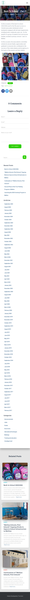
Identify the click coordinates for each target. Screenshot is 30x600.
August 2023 (7, 232)
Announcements (8, 419)
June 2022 (7, 251)
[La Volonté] (3, 3)
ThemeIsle (20, 596)
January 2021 (8, 285)
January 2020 (8, 313)
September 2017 (8, 391)
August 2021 (7, 266)
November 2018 (8, 354)
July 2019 (6, 332)
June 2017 (7, 401)
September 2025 (8, 204)
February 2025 (8, 210)
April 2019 (7, 341)
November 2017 (8, 385)
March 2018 (7, 376)
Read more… (19, 497)
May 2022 (6, 254)
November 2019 (8, 319)
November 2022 (8, 238)
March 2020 (7, 307)
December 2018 (8, 351)
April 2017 (7, 404)
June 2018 (7, 366)
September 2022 (8, 244)
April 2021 (7, 279)
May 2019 (6, 338)
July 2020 (6, 298)
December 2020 (8, 288)
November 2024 (8, 216)
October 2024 (7, 219)
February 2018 (8, 379)
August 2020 (7, 294)
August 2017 (7, 394)
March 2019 (7, 344)
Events (10, 83)
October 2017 (7, 388)
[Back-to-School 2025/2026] (15, 471)
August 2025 (7, 207)
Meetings (6, 435)
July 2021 (6, 269)
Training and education (10, 438)
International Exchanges (10, 431)
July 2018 (6, 363)
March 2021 (7, 282)
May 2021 (6, 276)
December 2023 (8, 226)
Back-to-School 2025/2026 (11, 169)
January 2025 (8, 213)
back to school (8, 86)
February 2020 (8, 310)
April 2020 (7, 304)
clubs (5, 422)
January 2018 (8, 382)
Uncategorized (8, 441)
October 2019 (7, 323)
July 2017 (6, 398)
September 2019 (8, 326)
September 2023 (8, 229)
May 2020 (6, 301)
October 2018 (7, 357)
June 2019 (7, 335)
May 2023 (6, 235)
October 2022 (7, 241)
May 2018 (6, 369)
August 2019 (7, 329)
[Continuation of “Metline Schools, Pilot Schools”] (15, 558)
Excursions (7, 428)
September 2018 (8, 360)
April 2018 (7, 373)
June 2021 (7, 272)
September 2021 (8, 263)
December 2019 (8, 316)
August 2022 (7, 247)
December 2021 (8, 260)
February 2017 (8, 410)
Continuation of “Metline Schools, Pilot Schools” (13, 574)
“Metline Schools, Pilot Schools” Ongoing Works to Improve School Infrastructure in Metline (15, 175)
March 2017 (7, 407)
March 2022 (7, 257)
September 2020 (8, 291)
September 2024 (8, 222)
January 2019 (8, 348)
